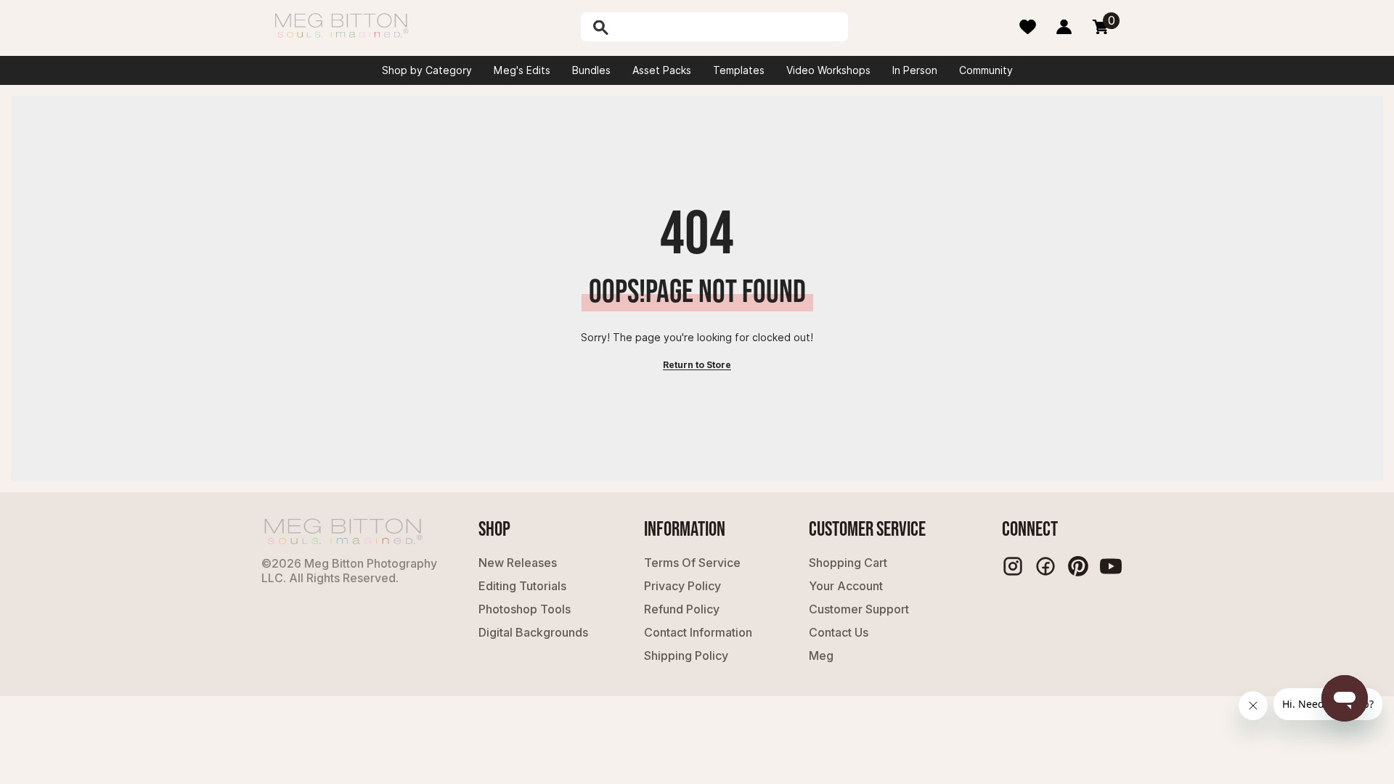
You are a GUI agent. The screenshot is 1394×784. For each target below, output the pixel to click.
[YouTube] (1111, 566)
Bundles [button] (591, 70)
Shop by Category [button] (427, 70)
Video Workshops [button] (828, 70)
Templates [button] (739, 70)
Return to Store (697, 364)
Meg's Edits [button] (522, 70)
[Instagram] (1013, 566)
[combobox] (729, 27)
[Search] (638, 27)
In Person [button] (914, 70)
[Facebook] (1045, 566)
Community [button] (986, 70)
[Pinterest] (1078, 566)
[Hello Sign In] (1064, 27)
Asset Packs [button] (661, 70)
